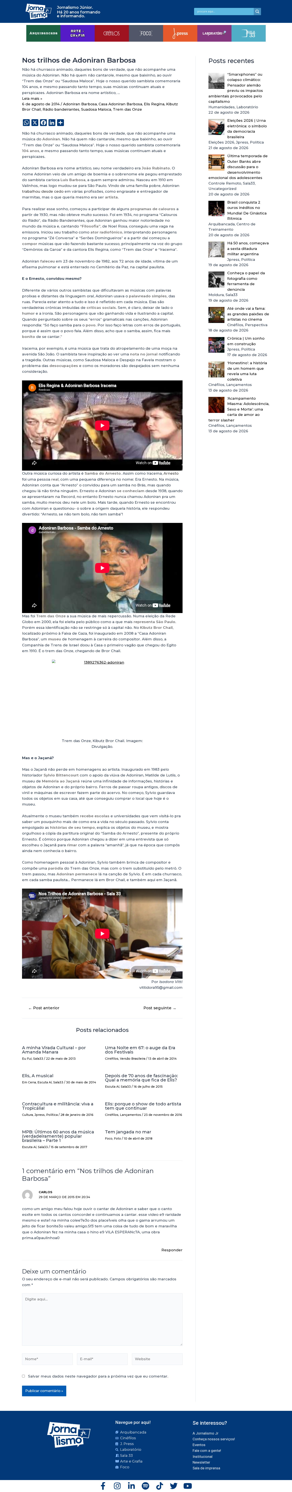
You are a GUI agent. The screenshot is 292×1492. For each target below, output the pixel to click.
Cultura (27, 1115)
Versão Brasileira (132, 1059)
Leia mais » (32, 98)
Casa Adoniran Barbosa (120, 104)
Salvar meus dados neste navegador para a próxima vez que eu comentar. (98, 1376)
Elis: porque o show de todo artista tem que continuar (143, 1106)
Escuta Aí (44, 1082)
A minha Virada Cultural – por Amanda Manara (54, 1050)
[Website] (157, 1360)
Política (52, 1115)
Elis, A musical (37, 1075)
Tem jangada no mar (128, 1131)
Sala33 (38, 1059)
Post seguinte (159, 1008)
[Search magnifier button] (257, 11)
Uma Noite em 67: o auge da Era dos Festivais (140, 1050)
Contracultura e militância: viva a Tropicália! (57, 1106)
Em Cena (29, 1082)
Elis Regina (154, 104)
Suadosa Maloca (96, 109)
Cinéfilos (111, 1059)
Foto (117, 1138)
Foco (108, 1138)
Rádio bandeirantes (61, 109)
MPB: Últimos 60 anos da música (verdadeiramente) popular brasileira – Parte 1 (58, 1136)
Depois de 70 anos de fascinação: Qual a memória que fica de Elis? (141, 1078)
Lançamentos (130, 1115)
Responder (172, 1250)
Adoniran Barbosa (80, 104)
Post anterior (43, 1008)
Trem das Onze (127, 109)
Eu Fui (27, 1059)
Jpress (39, 1115)
